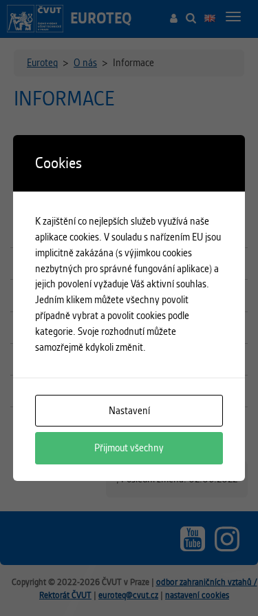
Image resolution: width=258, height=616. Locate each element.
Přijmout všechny (129, 448)
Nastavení (129, 410)
